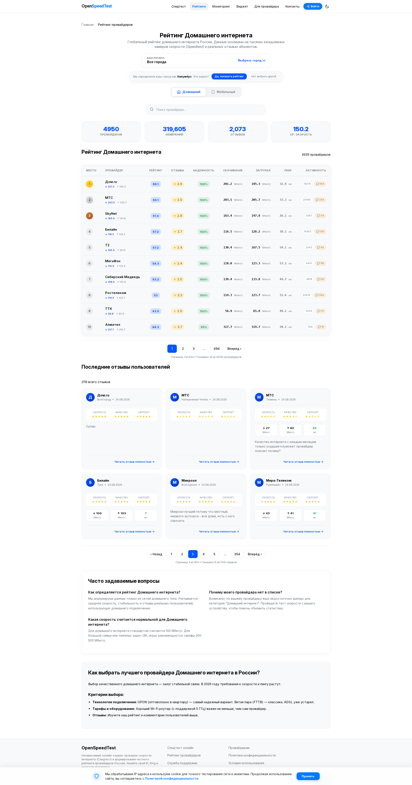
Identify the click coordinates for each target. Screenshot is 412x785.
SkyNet (111, 213)
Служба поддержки (182, 763)
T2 (107, 245)
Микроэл (189, 480)
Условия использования (246, 763)
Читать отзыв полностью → (134, 461)
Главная (88, 24)
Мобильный (226, 92)
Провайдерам (239, 748)
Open (97, 6)
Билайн (111, 229)
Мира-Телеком (278, 480)
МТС (109, 198)
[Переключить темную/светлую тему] (327, 6)
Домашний (191, 92)
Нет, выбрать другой (263, 76)
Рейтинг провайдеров (184, 755)
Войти (315, 6)
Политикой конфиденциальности (171, 778)
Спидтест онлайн (180, 748)
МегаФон (112, 261)
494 (217, 348)
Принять (308, 776)
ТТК (108, 309)
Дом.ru (111, 182)
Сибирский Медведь (122, 277)
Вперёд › (234, 348)
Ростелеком (115, 293)
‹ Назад (156, 554)
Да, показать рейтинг (229, 76)
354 (237, 554)
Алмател (112, 325)
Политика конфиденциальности (252, 755)
